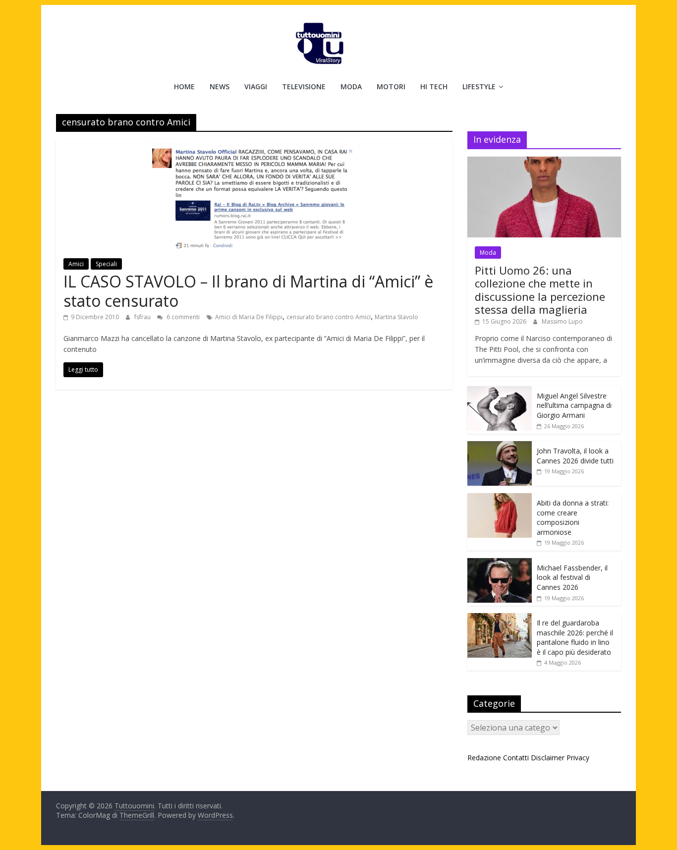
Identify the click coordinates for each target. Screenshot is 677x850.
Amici (76, 264)
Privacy (577, 757)
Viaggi (255, 86)
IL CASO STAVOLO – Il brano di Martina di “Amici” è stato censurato (248, 291)
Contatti (516, 757)
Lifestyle (479, 86)
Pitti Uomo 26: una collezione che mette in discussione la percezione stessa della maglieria (540, 290)
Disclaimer (547, 757)
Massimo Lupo (562, 321)
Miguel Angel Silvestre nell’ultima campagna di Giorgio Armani (574, 405)
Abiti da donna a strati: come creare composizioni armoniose (573, 517)
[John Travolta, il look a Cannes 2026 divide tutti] (499, 446)
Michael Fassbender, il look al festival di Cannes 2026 (572, 577)
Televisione (304, 86)
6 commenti (182, 317)
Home (184, 86)
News (219, 86)
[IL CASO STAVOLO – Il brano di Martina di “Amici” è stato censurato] (254, 145)
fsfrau (143, 317)
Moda (351, 86)
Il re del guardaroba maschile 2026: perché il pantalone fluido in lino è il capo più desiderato (575, 637)
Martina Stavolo (396, 317)
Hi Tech (434, 86)
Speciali (106, 264)
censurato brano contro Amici (328, 317)
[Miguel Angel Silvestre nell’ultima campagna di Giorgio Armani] (499, 391)
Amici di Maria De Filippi (248, 317)
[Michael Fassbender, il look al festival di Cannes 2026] (499, 563)
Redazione (484, 757)
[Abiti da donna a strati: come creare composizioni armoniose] (499, 498)
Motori (391, 86)
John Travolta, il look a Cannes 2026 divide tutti (575, 455)
